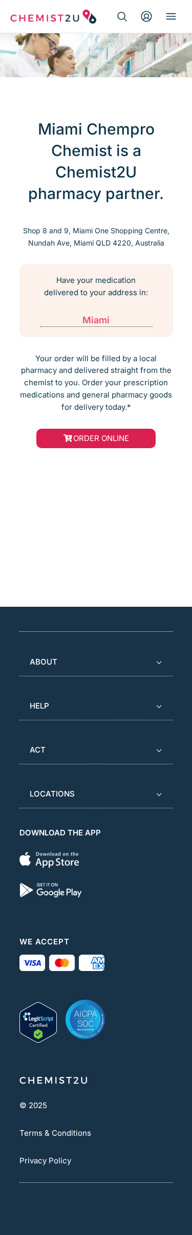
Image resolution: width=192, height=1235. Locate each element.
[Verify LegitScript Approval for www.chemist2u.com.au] (38, 1019)
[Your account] (146, 16)
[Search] (122, 16)
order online (101, 438)
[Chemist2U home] (53, 16)
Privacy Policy (45, 1160)
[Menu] (171, 16)
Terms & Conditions (55, 1133)
